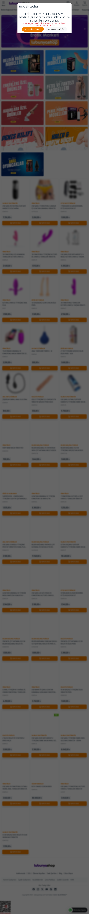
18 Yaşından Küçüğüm (56, 29)
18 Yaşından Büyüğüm (33, 29)
